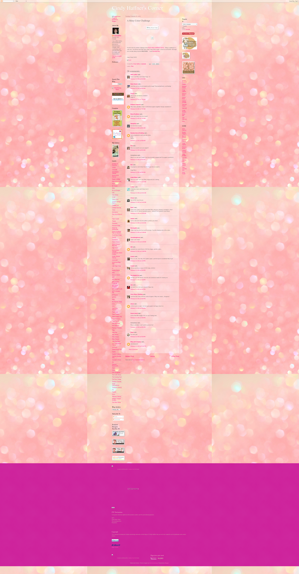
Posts (115, 416)
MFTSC (114, 297)
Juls (132, 285)
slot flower (114, 347)
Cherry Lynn (115, 199)
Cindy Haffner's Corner (137, 7)
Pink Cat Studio (116, 323)
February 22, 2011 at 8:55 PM (138, 327)
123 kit (113, 167)
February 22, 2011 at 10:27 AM (138, 181)
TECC (113, 368)
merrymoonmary (153, 563)
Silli (132, 247)
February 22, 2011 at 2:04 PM (138, 270)
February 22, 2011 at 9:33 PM (138, 336)
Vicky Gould (183, 173)
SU (113, 362)
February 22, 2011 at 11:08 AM (138, 232)
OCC (113, 304)
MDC (113, 272)
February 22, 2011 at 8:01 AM (138, 128)
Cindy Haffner (136, 64)
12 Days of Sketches (115, 164)
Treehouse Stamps (117, 387)
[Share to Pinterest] (158, 64)
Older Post (175, 356)
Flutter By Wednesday (115, 228)
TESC (113, 370)
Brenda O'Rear (184, 136)
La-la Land (114, 260)
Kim (132, 145)
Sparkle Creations (116, 354)
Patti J (132, 207)
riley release (115, 334)
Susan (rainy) (134, 313)
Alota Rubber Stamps (115, 172)
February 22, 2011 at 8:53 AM (138, 159)
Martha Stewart (116, 270)
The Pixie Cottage (116, 379)
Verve (113, 394)
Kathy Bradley (184, 155)
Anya (113, 183)
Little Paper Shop (116, 266)
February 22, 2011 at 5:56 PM (138, 317)
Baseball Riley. (156, 51)
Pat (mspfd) (134, 228)
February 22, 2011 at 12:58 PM (138, 251)
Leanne (132, 256)
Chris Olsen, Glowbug (137, 294)
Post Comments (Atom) (138, 359)
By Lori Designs (116, 190)
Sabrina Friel (184, 160)
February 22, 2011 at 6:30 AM (138, 88)
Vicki (183, 121)
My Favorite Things (117, 301)
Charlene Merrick (184, 140)
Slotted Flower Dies (117, 349)
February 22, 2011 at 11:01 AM (138, 223)
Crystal (132, 266)
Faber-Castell (115, 218)
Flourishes (114, 223)
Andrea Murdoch (184, 81)
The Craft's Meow (116, 374)
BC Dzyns (114, 186)
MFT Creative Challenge (115, 282)
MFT (113, 277)
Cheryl (132, 93)
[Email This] (152, 64)
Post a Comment (133, 349)
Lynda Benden (184, 111)
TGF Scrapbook (116, 372)
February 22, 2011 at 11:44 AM (138, 241)
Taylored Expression (115, 365)
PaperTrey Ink (115, 321)
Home (152, 356)
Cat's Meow (115, 195)
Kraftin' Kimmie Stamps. (116, 257)
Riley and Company (136, 341)
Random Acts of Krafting (137, 133)
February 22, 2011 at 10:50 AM (138, 213)
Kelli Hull (184, 108)
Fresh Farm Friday (117, 235)
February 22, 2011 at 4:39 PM (138, 279)
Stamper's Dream (116, 360)
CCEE (113, 197)
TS (113, 389)
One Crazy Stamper (115, 309)
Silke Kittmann (184, 118)
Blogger (167, 563)
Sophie (114, 351)
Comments (117, 419)
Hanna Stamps (116, 242)
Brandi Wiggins (184, 133)
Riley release (115, 336)
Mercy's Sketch (116, 275)
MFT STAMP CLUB (117, 289)
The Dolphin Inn (135, 275)
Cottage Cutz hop (116, 207)
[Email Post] (149, 64)
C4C (113, 192)
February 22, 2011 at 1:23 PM (138, 260)
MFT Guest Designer (115, 286)
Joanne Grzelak (184, 101)
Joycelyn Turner (184, 105)
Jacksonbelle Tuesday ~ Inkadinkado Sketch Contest (117, 252)
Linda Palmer (134, 177)
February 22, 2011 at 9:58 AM (138, 172)
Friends (114, 237)
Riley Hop (114, 332)
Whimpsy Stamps (116, 396)
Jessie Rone (184, 98)
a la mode (114, 169)
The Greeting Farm (117, 377)
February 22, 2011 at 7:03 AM (138, 99)
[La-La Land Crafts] (189, 49)
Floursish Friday (116, 225)
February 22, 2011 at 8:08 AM (138, 140)
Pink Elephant (115, 325)
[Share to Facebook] (157, 64)
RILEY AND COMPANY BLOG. (156, 47)
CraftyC (133, 187)
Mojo (113, 299)
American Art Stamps (115, 176)
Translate (187, 29)
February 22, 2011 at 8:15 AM (138, 150)
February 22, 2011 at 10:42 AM (138, 202)
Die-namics (115, 212)
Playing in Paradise (117, 328)
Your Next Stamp (116, 402)
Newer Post (129, 356)
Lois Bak (184, 157)
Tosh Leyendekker (184, 169)
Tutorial (114, 392)
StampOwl (133, 123)
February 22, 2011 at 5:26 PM (138, 308)
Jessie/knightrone (135, 237)
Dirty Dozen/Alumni (117, 214)
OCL (113, 306)
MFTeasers (115, 295)
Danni (132, 332)
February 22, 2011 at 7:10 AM (138, 118)
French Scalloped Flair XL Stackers (116, 232)
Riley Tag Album (116, 341)
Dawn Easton (134, 84)
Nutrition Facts (131, 469)
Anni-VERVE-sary (116, 181)
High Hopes (115, 247)
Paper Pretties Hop (117, 316)
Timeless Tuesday (116, 381)
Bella (113, 188)
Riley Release (115, 339)
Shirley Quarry (184, 164)
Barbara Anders (184, 87)
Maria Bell (183, 114)
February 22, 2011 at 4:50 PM (138, 289)
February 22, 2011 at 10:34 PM (138, 346)
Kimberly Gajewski (136, 104)
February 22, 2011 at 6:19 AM (138, 79)
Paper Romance (116, 318)
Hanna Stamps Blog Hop (116, 245)
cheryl (132, 303)
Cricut (113, 210)
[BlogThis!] (154, 64)
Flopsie (114, 221)
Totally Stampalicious (115, 384)
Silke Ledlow (134, 74)
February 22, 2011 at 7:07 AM (138, 109)
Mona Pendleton (135, 114)
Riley (132, 66)
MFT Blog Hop (116, 279)
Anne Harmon (184, 129)
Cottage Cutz (115, 205)
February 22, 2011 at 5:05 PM (138, 298)
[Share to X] (155, 64)
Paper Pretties (115, 314)
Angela (184, 84)
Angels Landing (116, 179)
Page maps (115, 312)
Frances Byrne (184, 94)
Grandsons (115, 239)
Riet (132, 164)
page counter (115, 547)
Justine (132, 218)
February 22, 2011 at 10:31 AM (138, 193)
